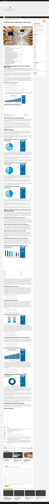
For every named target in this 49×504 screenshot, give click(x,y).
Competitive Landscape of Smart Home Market (10, 62)
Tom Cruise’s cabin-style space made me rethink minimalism (10, 448)
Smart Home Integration (36, 70)
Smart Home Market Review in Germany (10, 60)
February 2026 (35, 37)
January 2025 (35, 51)
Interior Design (35, 67)
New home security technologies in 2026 (7, 460)
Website (5, 481)
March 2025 (35, 49)
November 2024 (35, 53)
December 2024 (35, 52)
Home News (35, 66)
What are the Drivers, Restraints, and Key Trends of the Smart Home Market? (13, 54)
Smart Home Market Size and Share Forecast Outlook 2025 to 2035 (12, 48)
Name (5, 476)
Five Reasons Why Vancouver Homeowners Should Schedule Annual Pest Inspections (8, 499)
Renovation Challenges (36, 69)
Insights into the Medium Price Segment (10, 53)
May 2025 (35, 47)
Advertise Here (7, 17)
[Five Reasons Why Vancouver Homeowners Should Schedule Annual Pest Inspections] (8, 493)
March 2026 (35, 36)
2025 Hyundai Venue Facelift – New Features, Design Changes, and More (25, 448)
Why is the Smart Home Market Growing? (9, 50)
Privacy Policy (16, 17)
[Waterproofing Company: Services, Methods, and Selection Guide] (19, 493)
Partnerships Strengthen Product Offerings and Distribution (12, 57)
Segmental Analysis (7, 51)
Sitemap (20, 17)
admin (18, 462)
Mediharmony (35, 74)
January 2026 (35, 38)
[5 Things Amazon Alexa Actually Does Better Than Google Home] (28, 455)
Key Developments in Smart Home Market (9, 63)
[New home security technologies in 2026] (8, 455)
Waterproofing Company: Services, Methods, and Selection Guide (18, 499)
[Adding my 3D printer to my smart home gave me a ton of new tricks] (18, 455)
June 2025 (35, 46)
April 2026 (35, 35)
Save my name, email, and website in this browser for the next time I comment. (14, 484)
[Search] (45, 17)
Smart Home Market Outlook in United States (10, 61)
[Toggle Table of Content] (21, 47)
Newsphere (26, 503)
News (34, 68)
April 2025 (35, 48)
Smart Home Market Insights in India (9, 59)
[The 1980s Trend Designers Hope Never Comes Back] (30, 493)
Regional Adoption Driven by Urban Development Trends (11, 56)
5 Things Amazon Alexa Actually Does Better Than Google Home (27, 461)
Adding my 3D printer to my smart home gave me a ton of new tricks (18, 461)
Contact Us (11, 17)
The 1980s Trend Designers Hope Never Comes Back (29, 498)
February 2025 (35, 50)
